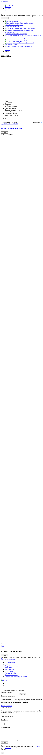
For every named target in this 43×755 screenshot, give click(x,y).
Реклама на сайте (10, 673)
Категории (5, 18)
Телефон (4, 724)
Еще (2, 647)
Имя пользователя (7, 716)
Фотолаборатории (25, 39)
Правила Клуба (10, 662)
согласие (8, 748)
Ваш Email (4, 720)
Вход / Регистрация (11, 666)
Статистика (9, 671)
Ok (2, 753)
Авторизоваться (6, 706)
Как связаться (9, 669)
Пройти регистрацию (8, 659)
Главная (7, 50)
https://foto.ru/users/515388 (9, 124)
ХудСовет (8, 668)
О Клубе (8, 664)
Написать (4, 742)
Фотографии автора (11, 128)
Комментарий (5, 728)
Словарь (15, 45)
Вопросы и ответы (25, 46)
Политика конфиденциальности (16, 676)
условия (37, 746)
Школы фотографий (27, 43)
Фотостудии (21, 41)
